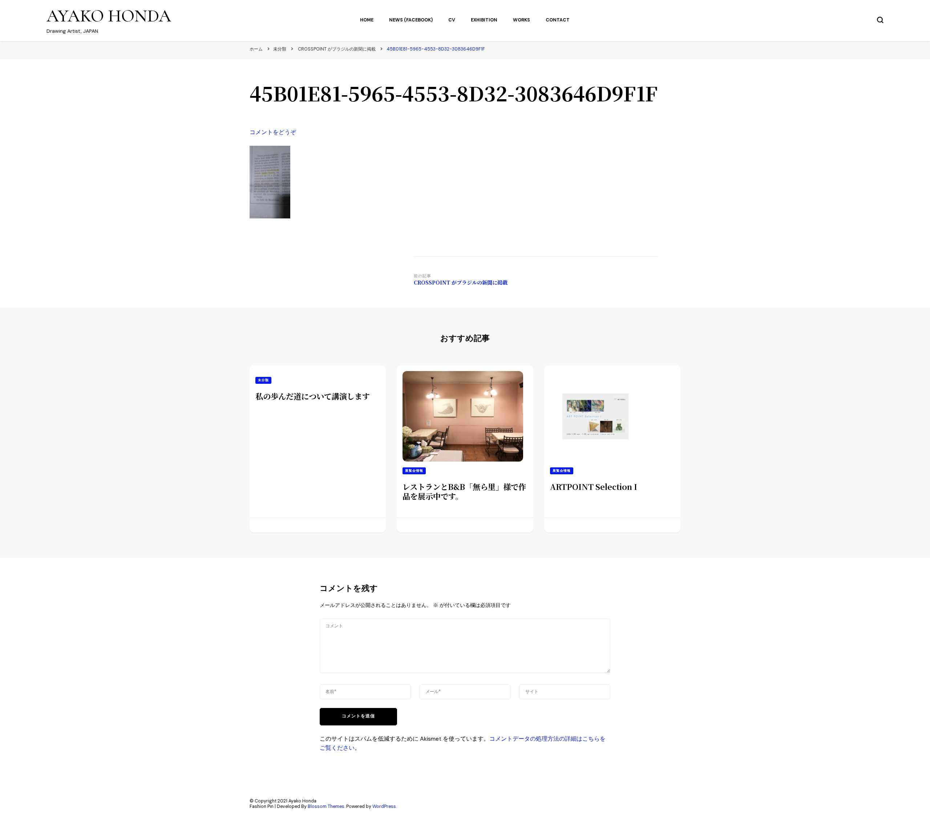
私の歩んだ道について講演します (312, 396)
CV (451, 20)
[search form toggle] (880, 20)
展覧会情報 (414, 470)
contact (558, 20)
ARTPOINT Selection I (593, 486)
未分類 (279, 49)
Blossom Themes (326, 806)
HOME (366, 20)
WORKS (521, 20)
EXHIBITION (484, 20)
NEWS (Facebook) (411, 20)
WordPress (384, 806)
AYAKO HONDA (108, 16)
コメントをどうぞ (273, 132)
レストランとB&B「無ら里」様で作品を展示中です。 (464, 491)
